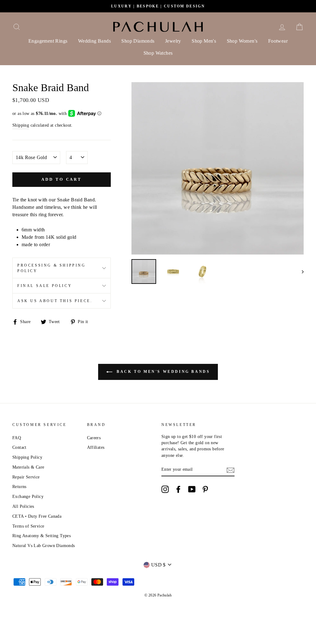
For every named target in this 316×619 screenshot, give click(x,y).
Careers (94, 438)
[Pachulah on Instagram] (165, 489)
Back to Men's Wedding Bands (162, 371)
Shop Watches (158, 53)
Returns (19, 486)
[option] (158, 6)
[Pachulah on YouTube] (192, 489)
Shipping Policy (27, 457)
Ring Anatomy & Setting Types (41, 535)
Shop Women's (242, 41)
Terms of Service (28, 526)
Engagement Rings (47, 41)
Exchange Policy (28, 496)
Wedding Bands (94, 41)
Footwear (278, 41)
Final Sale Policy (44, 286)
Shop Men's (204, 41)
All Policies (23, 506)
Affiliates (96, 447)
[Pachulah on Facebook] (178, 489)
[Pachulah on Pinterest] (205, 489)
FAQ (16, 438)
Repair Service (26, 477)
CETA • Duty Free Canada (36, 516)
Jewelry (173, 41)
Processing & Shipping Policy (51, 268)
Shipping (20, 125)
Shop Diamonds (137, 41)
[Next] (300, 271)
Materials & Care (28, 467)
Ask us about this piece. (54, 301)
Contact (19, 447)
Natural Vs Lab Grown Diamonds (43, 545)
